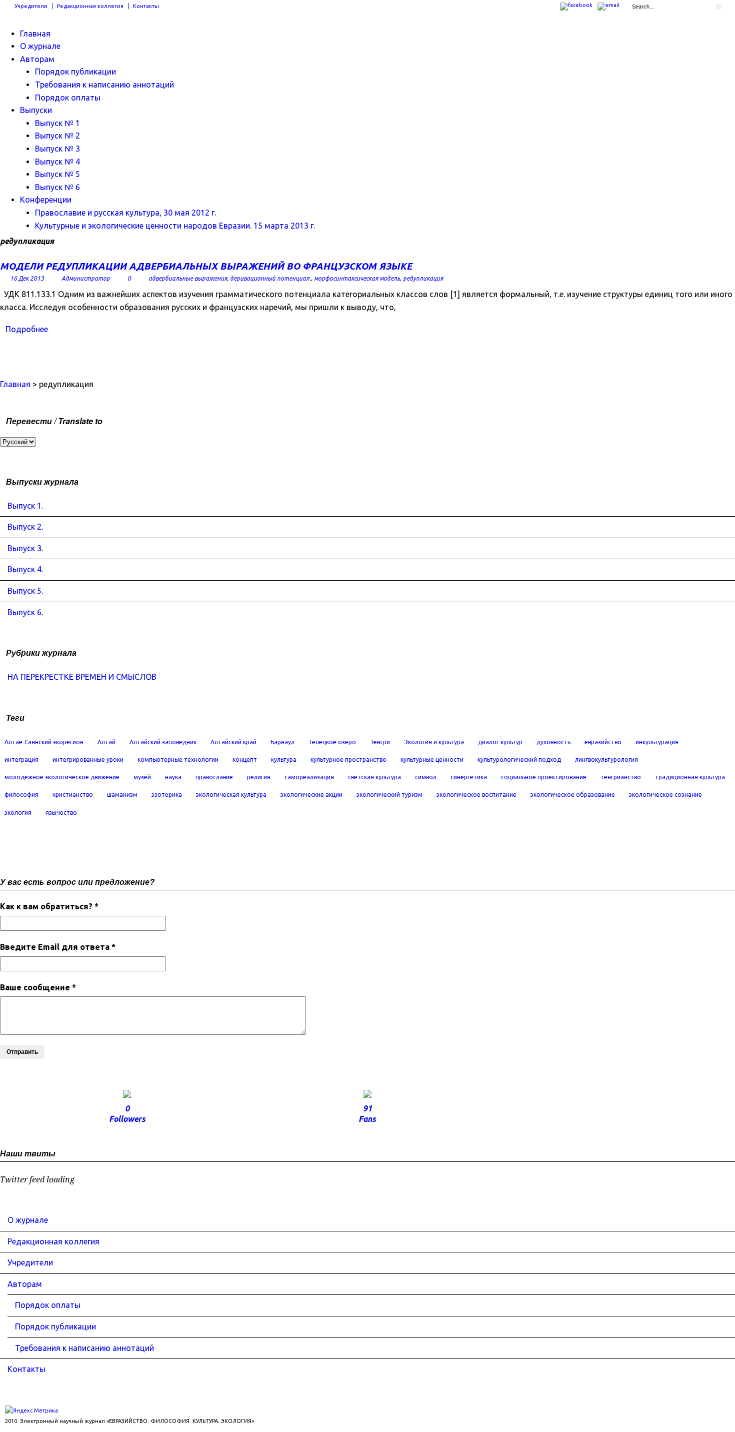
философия (21, 794)
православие (214, 777)
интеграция (21, 759)
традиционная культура (690, 777)
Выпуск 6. (25, 612)
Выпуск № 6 (57, 187)
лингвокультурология (606, 759)
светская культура (374, 777)
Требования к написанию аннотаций (104, 84)
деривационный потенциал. (270, 278)
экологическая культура (231, 794)
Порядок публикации (75, 71)
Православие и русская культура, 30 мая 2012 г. (125, 212)
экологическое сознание (665, 794)
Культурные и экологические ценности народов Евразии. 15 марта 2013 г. (175, 225)
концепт (244, 759)
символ (425, 777)
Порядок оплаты (67, 97)
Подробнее (27, 329)
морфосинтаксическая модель (357, 278)
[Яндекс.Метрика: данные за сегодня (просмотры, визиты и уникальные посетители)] (31, 1410)
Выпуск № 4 (57, 161)
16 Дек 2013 (27, 278)
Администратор (86, 278)
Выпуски (36, 110)
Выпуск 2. (25, 526)
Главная (35, 33)
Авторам (37, 59)
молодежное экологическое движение (62, 777)
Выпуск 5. (25, 590)
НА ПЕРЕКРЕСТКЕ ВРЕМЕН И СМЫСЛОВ (82, 676)
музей (142, 777)
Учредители (31, 6)
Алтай (107, 742)
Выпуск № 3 (57, 148)
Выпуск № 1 (57, 123)
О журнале (40, 46)
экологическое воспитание (476, 794)
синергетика (468, 777)
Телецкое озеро (332, 742)
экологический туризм (389, 794)
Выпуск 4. (25, 569)
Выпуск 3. (25, 548)
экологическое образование (572, 794)
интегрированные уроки (88, 759)
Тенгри (380, 742)
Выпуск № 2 (57, 135)
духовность (553, 742)
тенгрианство (620, 777)
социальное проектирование (543, 777)
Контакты (146, 6)
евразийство (603, 742)
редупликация (423, 278)
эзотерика (167, 794)
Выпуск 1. (25, 505)
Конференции (46, 199)
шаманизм (122, 794)
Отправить (22, 1051)
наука (173, 777)
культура (283, 759)
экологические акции (311, 794)
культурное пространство (348, 759)
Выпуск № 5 (57, 174)
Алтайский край (233, 742)
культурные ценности (432, 759)
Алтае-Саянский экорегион (44, 742)
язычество (61, 812)
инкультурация (657, 742)
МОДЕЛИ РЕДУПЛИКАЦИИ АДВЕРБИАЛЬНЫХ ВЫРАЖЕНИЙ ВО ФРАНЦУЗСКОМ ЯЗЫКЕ (206, 266)
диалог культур (500, 742)
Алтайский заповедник (163, 742)
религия (258, 777)
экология (18, 812)
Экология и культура (434, 742)
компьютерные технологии (178, 759)
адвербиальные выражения (187, 278)
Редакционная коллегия (90, 6)
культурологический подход (519, 759)
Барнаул (282, 742)
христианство (72, 794)
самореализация (309, 777)
